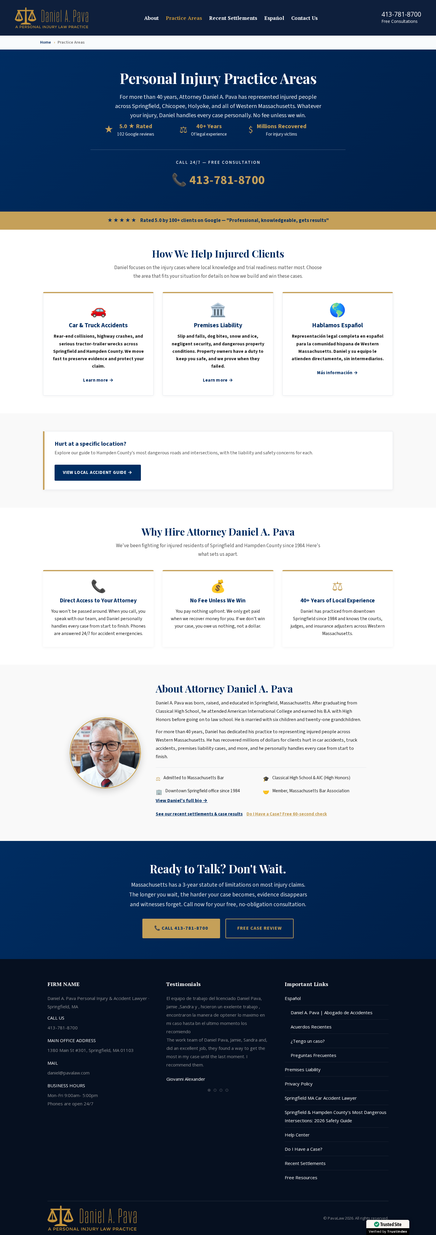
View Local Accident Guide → (98, 472)
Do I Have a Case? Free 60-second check (286, 814)
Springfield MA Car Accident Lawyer (321, 1098)
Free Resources (301, 1177)
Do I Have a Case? (303, 1149)
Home (45, 42)
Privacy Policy (299, 1084)
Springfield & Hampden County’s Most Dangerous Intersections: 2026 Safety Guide (335, 1116)
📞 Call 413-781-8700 (181, 928)
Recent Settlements (305, 1163)
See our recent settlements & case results (199, 814)
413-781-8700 (401, 14)
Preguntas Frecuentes (313, 1055)
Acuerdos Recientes (311, 1027)
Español (293, 998)
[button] (209, 1090)
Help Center (297, 1135)
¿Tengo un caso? (308, 1041)
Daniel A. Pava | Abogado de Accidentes (332, 1012)
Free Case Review (259, 928)
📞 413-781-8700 (218, 180)
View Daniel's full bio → (182, 800)
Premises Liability (303, 1069)
